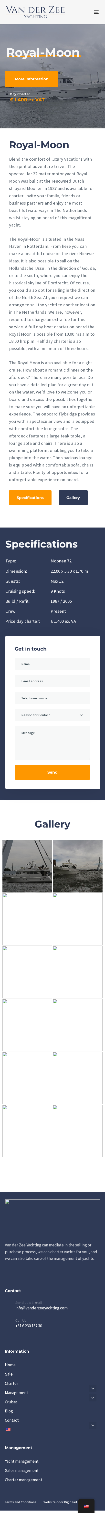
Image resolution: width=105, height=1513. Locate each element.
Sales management (22, 1470)
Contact (12, 1420)
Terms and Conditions (20, 1502)
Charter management (23, 1479)
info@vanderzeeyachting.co (39, 1308)
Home (10, 1365)
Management (16, 1392)
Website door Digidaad (60, 1502)
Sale (9, 1374)
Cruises (11, 1402)
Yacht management (22, 1461)
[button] (92, 1388)
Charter (11, 1383)
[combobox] (52, 715)
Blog (9, 1411)
